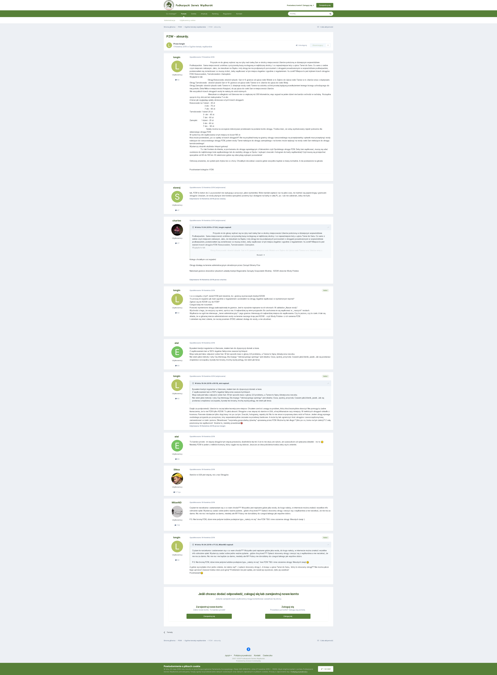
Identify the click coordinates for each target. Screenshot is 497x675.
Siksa (177, 469)
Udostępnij (302, 45)
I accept (327, 669)
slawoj (176, 187)
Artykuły (204, 14)
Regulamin (227, 14)
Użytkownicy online (187, 20)
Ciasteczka (267, 655)
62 (178, 80)
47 (178, 210)
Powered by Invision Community (248, 661)
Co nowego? (171, 14)
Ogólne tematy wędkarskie (200, 46)
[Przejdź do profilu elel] (177, 352)
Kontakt (239, 14)
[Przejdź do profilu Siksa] (177, 478)
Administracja (169, 20)
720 (178, 525)
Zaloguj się (287, 616)
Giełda (193, 14)
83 (178, 366)
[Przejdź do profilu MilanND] (177, 511)
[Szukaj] (330, 14)
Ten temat (320, 14)
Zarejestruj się (325, 5)
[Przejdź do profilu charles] (177, 230)
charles (176, 220)
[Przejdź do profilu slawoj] (177, 197)
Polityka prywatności (243, 655)
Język (228, 655)
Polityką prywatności (299, 672)
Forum (183, 14)
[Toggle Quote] (193, 227)
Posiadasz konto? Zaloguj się (300, 5)
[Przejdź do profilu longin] (169, 45)
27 (178, 243)
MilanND (177, 502)
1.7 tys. (178, 492)
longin (182, 44)
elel (177, 343)
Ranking (215, 14)
